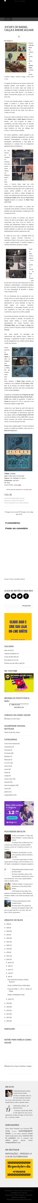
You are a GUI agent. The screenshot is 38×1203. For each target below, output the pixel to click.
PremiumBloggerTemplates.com (19, 1199)
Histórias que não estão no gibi (13, 663)
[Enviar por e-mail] (5, 495)
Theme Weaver (19, 1195)
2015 (7, 1003)
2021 (7, 942)
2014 (7, 1007)
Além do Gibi (8, 650)
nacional (7, 500)
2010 (7, 1021)
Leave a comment (24, 502)
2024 (7, 931)
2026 (7, 924)
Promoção (7, 750)
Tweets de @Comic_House (12, 732)
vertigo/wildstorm (9, 795)
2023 (7, 934)
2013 (7, 1010)
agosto (10, 962)
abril (9, 976)
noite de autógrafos (23, 1138)
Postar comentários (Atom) (17, 579)
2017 (7, 956)
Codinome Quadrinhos (10, 653)
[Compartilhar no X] (9, 495)
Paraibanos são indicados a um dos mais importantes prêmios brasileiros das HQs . (22, 855)
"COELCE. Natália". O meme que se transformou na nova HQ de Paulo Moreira (22, 886)
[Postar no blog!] (7, 495)
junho (9, 969)
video (18, 1142)
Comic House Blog (25, 1190)
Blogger (23, 1192)
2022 (7, 938)
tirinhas (31, 1140)
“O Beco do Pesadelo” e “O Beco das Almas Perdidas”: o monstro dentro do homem (22, 838)
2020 (7, 945)
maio (9, 973)
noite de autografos (9, 785)
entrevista (7, 766)
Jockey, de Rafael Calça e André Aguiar (19, 28)
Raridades (7, 756)
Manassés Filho (13, 502)
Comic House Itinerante (11, 743)
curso (12, 1133)
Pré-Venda (7, 753)
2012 (7, 1014)
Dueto (6, 388)
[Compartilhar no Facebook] (11, 495)
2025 (7, 927)
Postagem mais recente (11, 512)
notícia (6, 788)
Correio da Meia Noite (10, 657)
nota (31, 1138)
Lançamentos (8, 747)
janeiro (10, 999)
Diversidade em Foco (10, 660)
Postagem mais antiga (26, 512)
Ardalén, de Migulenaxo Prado (16, 994)
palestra (6, 791)
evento (6, 769)
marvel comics (8, 779)
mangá (6, 775)
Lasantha (22, 1197)
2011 (7, 1017)
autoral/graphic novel (17, 498)
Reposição (7, 759)
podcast (23, 1140)
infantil (6, 772)
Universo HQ (28, 489)
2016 (7, 959)
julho (9, 966)
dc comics (7, 763)
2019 (7, 949)
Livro (21, 1128)
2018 (7, 952)
